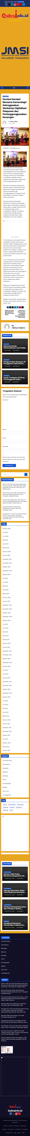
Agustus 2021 (6, 735)
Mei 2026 (5, 540)
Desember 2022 (7, 681)
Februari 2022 (7, 720)
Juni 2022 (5, 704)
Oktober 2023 (6, 658)
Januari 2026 (6, 555)
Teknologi (5, 810)
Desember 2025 (7, 559)
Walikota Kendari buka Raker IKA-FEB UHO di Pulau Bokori (9, 312)
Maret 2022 (6, 716)
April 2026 (6, 544)
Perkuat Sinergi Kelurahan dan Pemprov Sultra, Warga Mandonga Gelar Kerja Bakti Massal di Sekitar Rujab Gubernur (15, 501)
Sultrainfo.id (19, 807)
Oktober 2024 (6, 612)
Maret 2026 (6, 547)
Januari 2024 (6, 647)
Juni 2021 (5, 739)
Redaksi (5, 787)
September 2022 (7, 693)
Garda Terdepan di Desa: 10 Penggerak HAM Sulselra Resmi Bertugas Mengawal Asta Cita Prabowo (14, 1039)
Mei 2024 (5, 632)
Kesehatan (6, 768)
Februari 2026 (7, 551)
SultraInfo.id (15, 20)
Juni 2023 (5, 674)
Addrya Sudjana (14, 121)
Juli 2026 (5, 532)
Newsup (24, 1120)
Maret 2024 (6, 639)
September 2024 (7, 616)
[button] (25, 87)
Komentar (6, 400)
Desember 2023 (7, 651)
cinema (5, 804)
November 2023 (7, 655)
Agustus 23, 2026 (10, 911)
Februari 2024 (7, 643)
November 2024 (7, 609)
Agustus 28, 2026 (10, 878)
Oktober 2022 (6, 689)
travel (11, 810)
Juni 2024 (5, 628)
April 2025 (5, 590)
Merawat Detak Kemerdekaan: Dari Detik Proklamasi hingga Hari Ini (14, 348)
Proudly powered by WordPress (10, 1120)
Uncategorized (7, 795)
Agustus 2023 (6, 666)
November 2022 (7, 685)
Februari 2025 (7, 597)
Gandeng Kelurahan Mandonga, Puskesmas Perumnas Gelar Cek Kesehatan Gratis (12, 508)
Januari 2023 (6, 678)
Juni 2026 (5, 536)
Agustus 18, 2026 (10, 927)
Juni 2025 (5, 582)
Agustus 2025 (6, 574)
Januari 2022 (6, 723)
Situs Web (5, 446)
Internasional (6, 764)
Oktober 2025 (6, 567)
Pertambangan (7, 783)
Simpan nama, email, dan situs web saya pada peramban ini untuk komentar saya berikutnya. (14, 459)
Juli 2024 (5, 624)
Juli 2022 (5, 700)
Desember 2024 (7, 605)
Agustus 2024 (6, 620)
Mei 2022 (5, 708)
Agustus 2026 (6, 528)
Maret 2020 (6, 746)
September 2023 (7, 662)
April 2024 (6, 635)
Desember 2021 (7, 727)
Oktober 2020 (6, 743)
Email (4, 438)
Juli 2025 (5, 578)
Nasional (5, 772)
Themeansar (15, 1122)
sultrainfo (16, 350)
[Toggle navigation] (14, 88)
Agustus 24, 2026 (10, 894)
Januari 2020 (6, 750)
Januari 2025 (6, 601)
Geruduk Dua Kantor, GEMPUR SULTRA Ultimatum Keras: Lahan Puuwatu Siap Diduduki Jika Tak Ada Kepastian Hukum (14, 1032)
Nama (5, 429)
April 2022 (5, 712)
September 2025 (7, 570)
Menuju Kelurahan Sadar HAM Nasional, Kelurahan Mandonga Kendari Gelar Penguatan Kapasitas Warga (14, 494)
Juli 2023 (5, 670)
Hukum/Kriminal (7, 760)
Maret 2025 (6, 593)
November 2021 (7, 731)
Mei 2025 (5, 586)
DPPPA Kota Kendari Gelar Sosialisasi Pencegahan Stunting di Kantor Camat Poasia (20, 314)
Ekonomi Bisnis (12, 804)
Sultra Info (5, 96)
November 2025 (7, 563)
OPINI (4, 779)
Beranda (6, 1125)
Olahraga (5, 776)
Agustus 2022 (6, 697)
